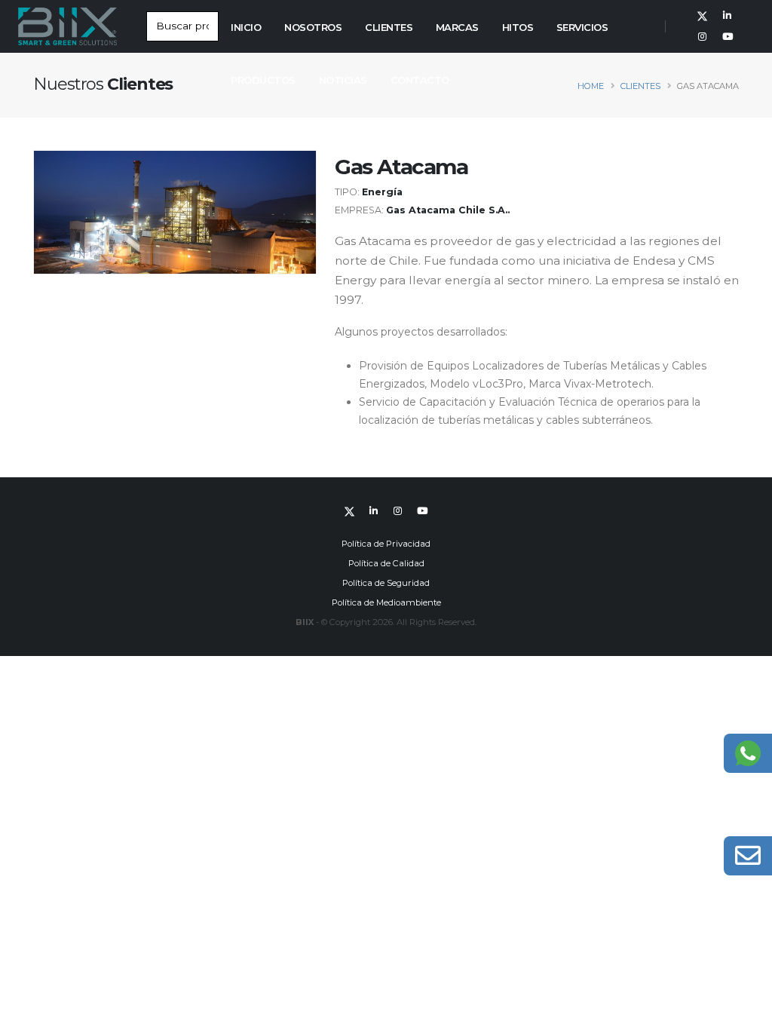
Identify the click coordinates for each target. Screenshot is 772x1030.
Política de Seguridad (386, 583)
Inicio (246, 27)
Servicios (582, 27)
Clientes (388, 27)
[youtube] (727, 37)
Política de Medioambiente (386, 602)
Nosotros (313, 27)
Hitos (518, 27)
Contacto (420, 80)
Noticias (343, 80)
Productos (263, 80)
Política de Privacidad (386, 543)
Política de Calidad (386, 563)
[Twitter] (702, 15)
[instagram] (702, 37)
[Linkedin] (727, 15)
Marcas (457, 27)
